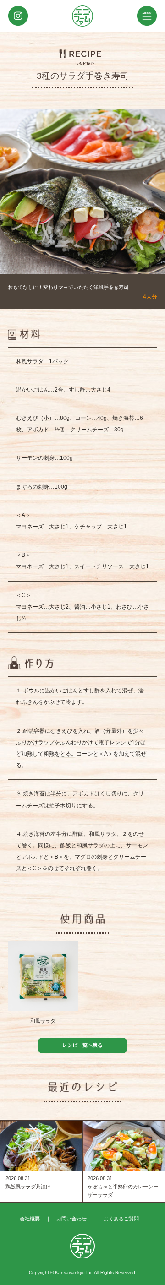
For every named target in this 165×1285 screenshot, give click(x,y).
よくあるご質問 (121, 1218)
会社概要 (30, 1218)
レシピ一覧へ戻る (82, 1045)
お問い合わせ (71, 1218)
